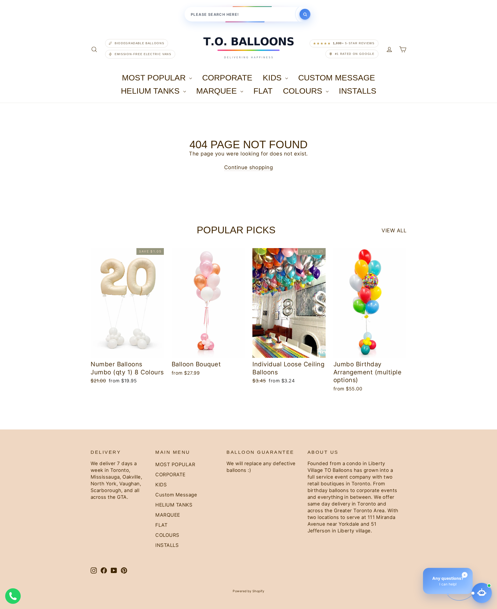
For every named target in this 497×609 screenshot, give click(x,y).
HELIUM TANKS (151, 90)
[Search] (304, 14)
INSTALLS (357, 90)
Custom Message (336, 77)
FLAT (263, 90)
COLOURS (304, 90)
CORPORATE (227, 77)
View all (394, 230)
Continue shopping (248, 167)
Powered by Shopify (248, 591)
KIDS (273, 77)
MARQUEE (217, 90)
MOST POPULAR (155, 77)
